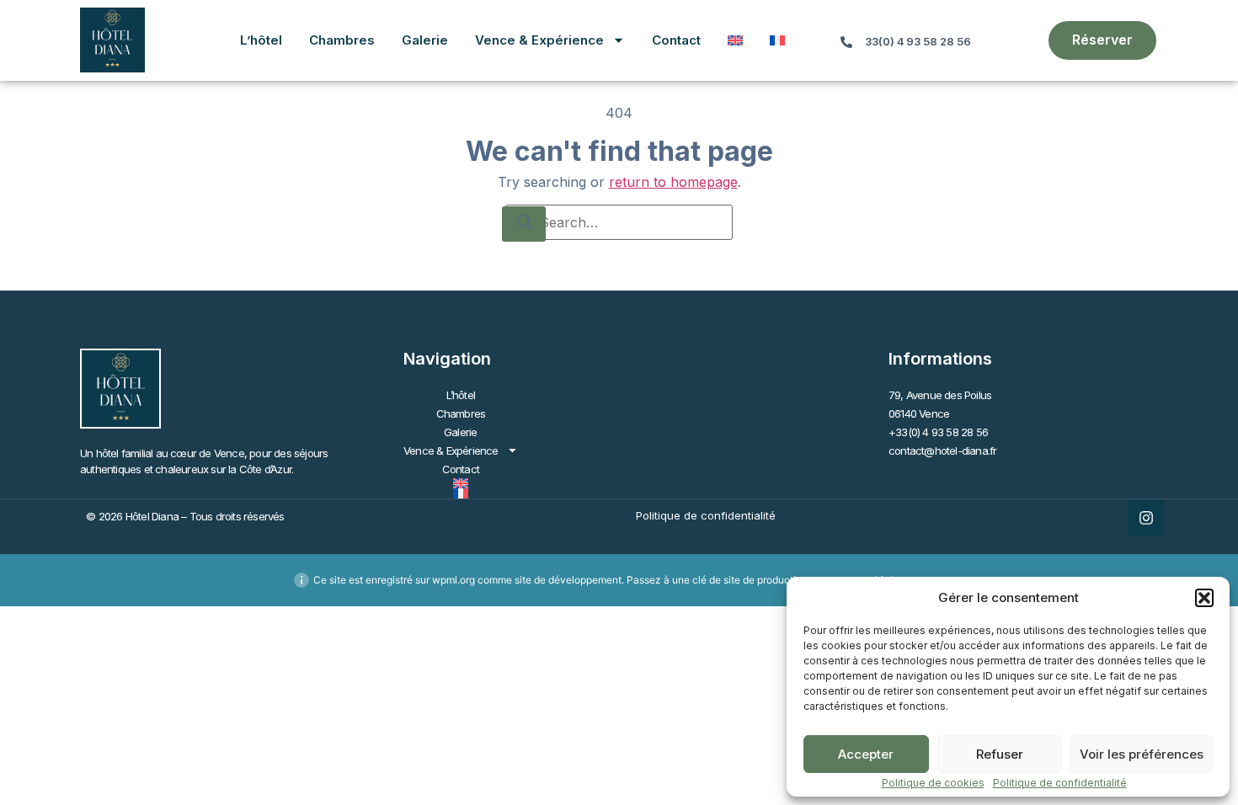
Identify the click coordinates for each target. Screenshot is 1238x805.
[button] (1204, 597)
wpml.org (453, 579)
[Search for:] (619, 222)
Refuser (999, 754)
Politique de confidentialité (1060, 782)
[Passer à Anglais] (735, 40)
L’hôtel (261, 40)
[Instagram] (1146, 517)
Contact (676, 40)
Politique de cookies (933, 782)
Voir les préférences (1141, 754)
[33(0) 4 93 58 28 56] (846, 42)
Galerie (425, 40)
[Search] (524, 224)
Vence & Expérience (539, 40)
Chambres (342, 40)
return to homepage (673, 181)
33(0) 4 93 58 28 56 (918, 41)
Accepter (866, 754)
